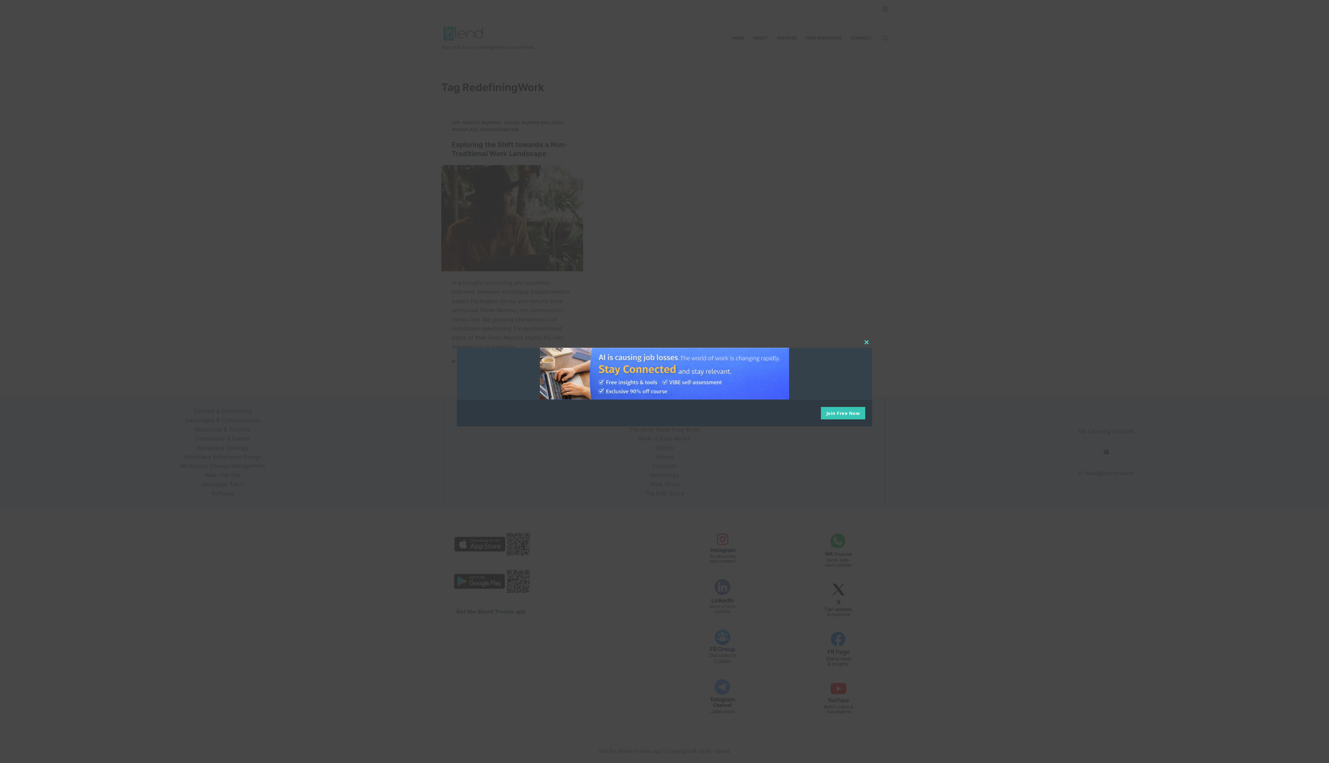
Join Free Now (843, 413)
